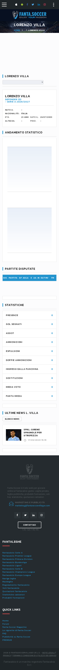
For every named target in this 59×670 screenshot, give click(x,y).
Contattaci (29, 524)
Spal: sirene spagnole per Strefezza (33, 432)
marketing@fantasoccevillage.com (32, 505)
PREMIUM (7, 640)
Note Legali (48, 652)
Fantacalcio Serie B (12, 568)
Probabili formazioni (13, 597)
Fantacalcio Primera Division (17, 559)
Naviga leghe (9, 578)
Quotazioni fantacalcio (14, 591)
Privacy (7, 655)
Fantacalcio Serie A (12, 552)
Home (17, 30)
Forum (5, 623)
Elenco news (12, 418)
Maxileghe (7, 581)
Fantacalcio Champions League (18, 571)
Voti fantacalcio (11, 588)
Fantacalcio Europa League (16, 575)
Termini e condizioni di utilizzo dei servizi (34, 655)
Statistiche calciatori (13, 594)
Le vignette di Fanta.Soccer (16, 630)
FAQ (4, 633)
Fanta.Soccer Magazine (14, 627)
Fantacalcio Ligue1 (12, 565)
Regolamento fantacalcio (16, 584)
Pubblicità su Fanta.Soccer (16, 636)
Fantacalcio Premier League (17, 555)
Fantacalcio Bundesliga (14, 562)
